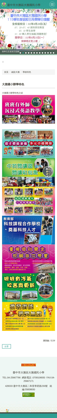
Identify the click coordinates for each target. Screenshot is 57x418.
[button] (2, 11)
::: (3, 61)
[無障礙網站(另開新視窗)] (28, 394)
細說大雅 (15, 72)
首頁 (6, 72)
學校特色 (27, 72)
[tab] (20, 53)
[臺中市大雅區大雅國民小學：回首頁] (3, 4)
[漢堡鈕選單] (52, 4)
